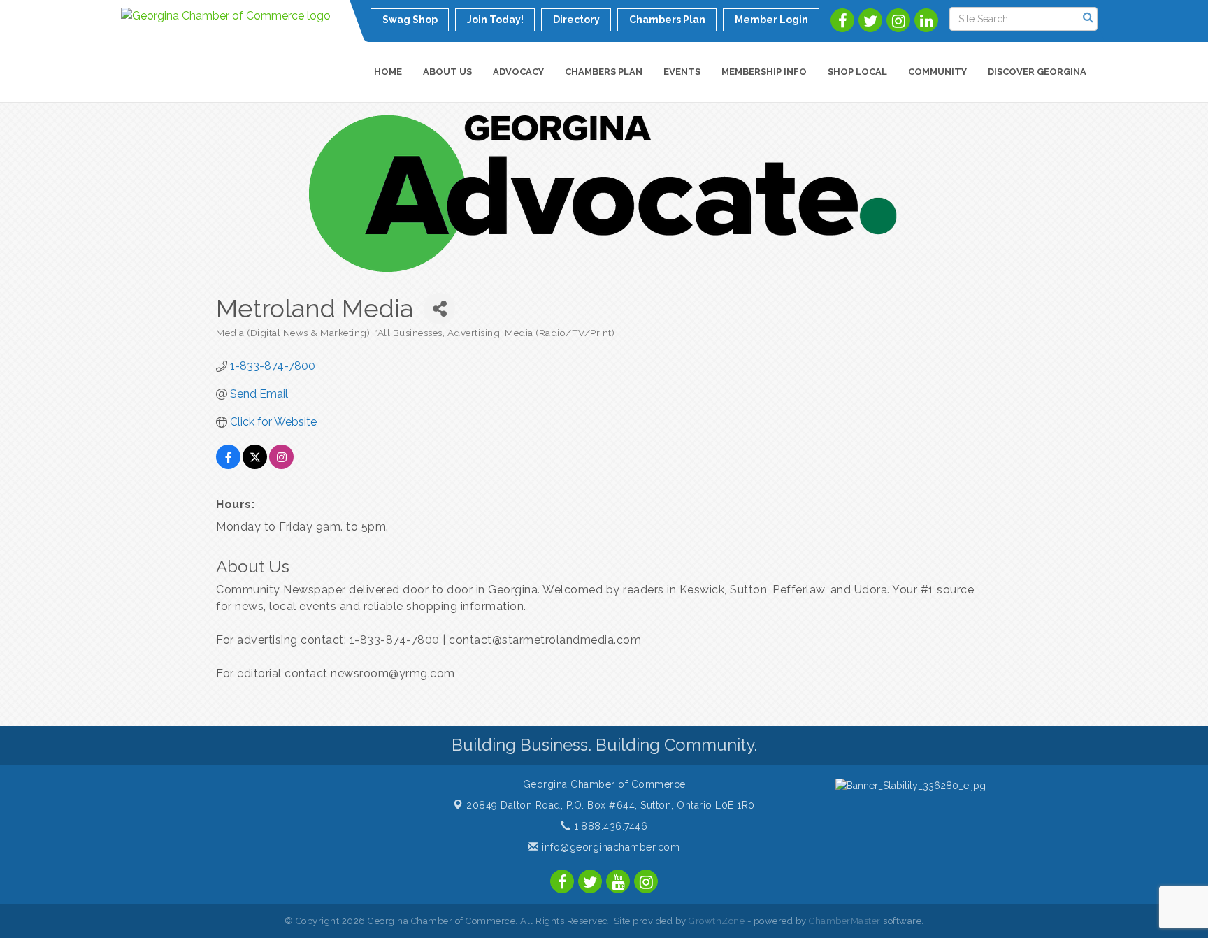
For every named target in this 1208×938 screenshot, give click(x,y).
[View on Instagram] (281, 465)
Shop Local (857, 71)
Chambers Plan (603, 71)
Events (681, 71)
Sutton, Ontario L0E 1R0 (610, 805)
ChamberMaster (845, 921)
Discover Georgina (1037, 71)
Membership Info (764, 71)
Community (937, 71)
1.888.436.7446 (609, 826)
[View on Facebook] (228, 465)
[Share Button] (439, 308)
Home (388, 71)
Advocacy (518, 71)
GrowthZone (717, 921)
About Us (447, 71)
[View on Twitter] (255, 465)
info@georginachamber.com (609, 847)
